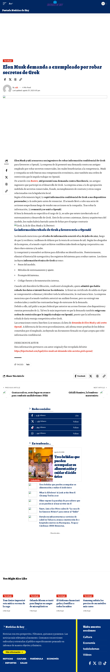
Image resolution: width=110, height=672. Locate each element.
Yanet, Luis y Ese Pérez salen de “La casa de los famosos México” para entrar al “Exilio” (59, 510)
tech (28, 364)
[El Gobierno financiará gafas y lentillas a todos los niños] (68, 590)
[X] (55, 422)
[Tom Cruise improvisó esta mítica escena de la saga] (15, 590)
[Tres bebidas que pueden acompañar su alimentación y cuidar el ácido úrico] (41, 464)
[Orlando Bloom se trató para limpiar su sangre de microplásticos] (42, 590)
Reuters (34, 181)
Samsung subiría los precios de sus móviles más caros (94, 603)
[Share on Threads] (15, 79)
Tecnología (8, 61)
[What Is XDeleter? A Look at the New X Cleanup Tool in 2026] (33, 494)
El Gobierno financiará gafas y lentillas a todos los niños (68, 603)
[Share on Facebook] (5, 79)
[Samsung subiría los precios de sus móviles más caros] (95, 590)
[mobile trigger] (5, 4)
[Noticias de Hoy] (55, 4)
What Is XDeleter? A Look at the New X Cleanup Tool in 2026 (57, 494)
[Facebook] (55, 416)
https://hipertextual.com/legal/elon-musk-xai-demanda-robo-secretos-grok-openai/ (53, 351)
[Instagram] (100, 663)
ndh (16, 87)
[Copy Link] (21, 79)
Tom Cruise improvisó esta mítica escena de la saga (14, 603)
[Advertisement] (55, 38)
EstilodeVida (35, 480)
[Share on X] (10, 79)
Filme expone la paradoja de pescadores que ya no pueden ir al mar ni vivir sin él (59, 502)
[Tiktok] (55, 428)
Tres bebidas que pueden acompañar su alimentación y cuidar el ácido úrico (67, 466)
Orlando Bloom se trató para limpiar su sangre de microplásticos (41, 603)
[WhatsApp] (55, 434)
